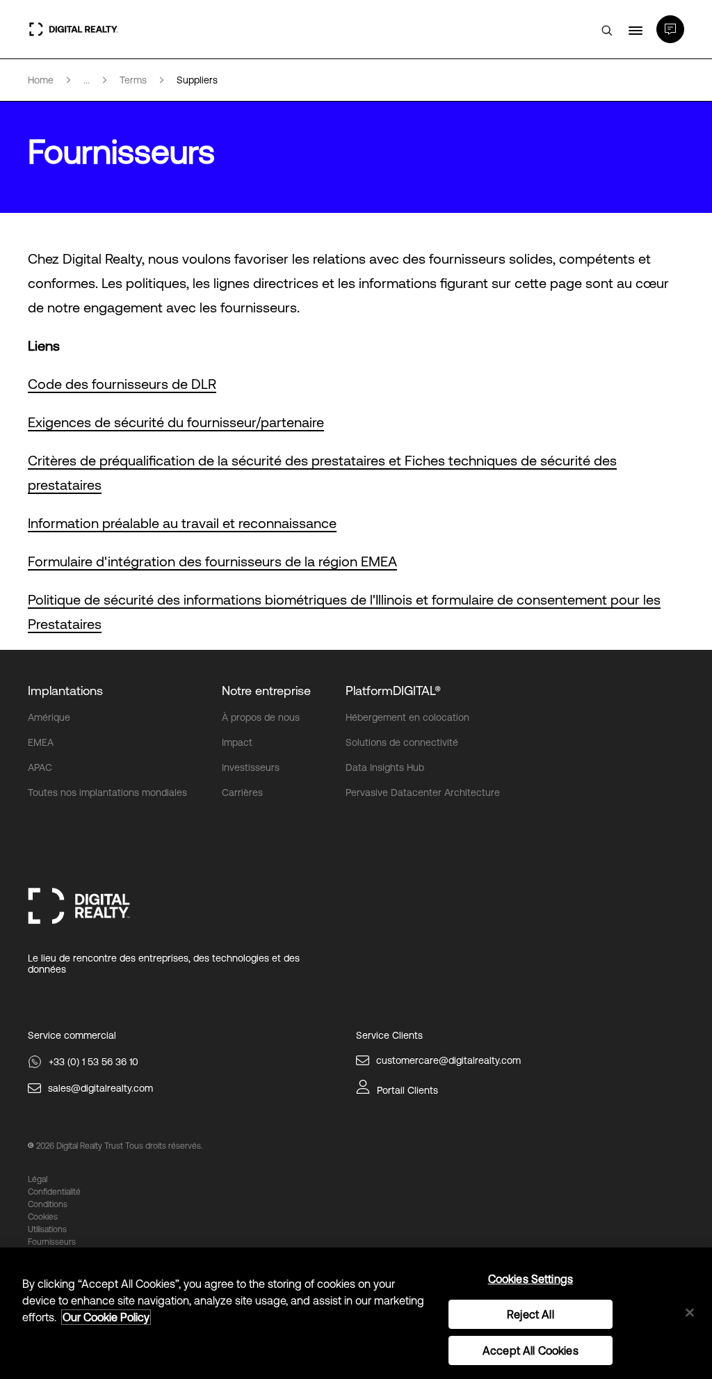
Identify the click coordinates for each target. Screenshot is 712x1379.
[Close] (689, 1312)
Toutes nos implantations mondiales (107, 792)
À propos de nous (261, 717)
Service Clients (389, 1035)
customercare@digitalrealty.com (448, 1060)
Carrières (242, 792)
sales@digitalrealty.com (100, 1088)
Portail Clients (407, 1090)
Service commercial (72, 1035)
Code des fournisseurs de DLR (122, 384)
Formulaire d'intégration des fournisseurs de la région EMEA (212, 561)
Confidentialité (54, 1192)
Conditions (47, 1204)
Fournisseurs (52, 1242)
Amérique (49, 717)
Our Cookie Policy (106, 1317)
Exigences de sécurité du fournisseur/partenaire (176, 422)
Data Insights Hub (385, 767)
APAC (40, 767)
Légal (37, 1179)
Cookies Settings (531, 1279)
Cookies (43, 1217)
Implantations (65, 690)
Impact (237, 742)
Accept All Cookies (530, 1350)
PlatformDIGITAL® (393, 690)
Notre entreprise (266, 690)
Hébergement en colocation (407, 717)
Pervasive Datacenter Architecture (423, 792)
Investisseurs (251, 767)
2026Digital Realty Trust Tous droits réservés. (119, 1146)
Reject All (530, 1314)
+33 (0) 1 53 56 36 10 (93, 1061)
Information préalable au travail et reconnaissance (182, 523)
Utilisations (47, 1229)
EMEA (41, 742)
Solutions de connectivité (402, 742)
